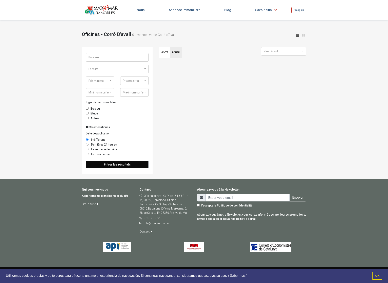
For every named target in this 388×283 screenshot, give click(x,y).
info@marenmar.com (158, 223)
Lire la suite (89, 204)
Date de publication (98, 133)
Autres (95, 118)
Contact (144, 231)
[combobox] (117, 57)
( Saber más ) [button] (237, 275)
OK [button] (377, 275)
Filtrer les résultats (117, 164)
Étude (94, 113)
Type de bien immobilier (101, 102)
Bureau (95, 108)
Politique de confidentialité (234, 205)
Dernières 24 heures (104, 144)
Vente (164, 52)
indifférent (98, 139)
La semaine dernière (104, 149)
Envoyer (298, 197)
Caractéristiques (99, 127)
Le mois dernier (101, 154)
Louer (176, 52)
